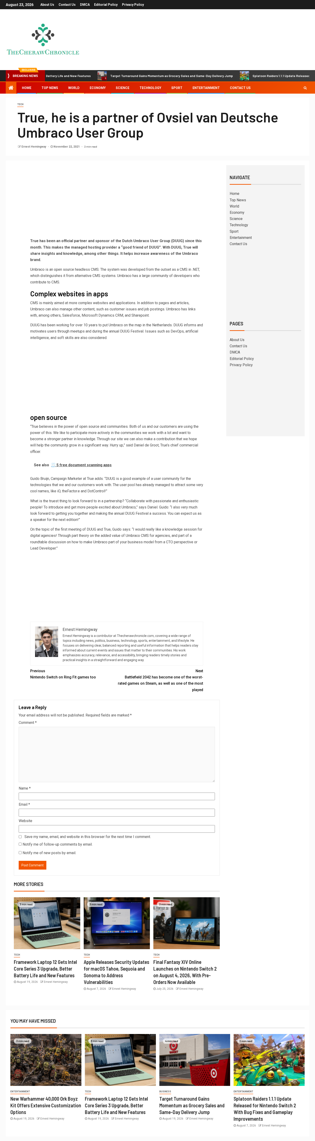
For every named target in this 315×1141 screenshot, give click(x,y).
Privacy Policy (133, 4)
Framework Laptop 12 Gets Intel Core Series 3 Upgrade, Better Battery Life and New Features (45, 968)
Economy (98, 88)
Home (26, 88)
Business (165, 1091)
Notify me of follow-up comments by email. (57, 844)
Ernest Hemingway (34, 146)
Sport (176, 88)
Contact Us (67, 4)
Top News (50, 88)
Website (25, 821)
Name (25, 788)
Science (122, 88)
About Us (47, 4)
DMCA (85, 4)
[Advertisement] (116, 203)
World (74, 88)
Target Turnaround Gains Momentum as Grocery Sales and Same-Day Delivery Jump (143, 76)
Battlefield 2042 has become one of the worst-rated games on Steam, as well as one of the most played (160, 680)
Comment (28, 722)
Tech (20, 104)
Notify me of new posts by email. (49, 853)
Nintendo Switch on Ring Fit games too (63, 674)
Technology (150, 88)
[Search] (305, 87)
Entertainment (206, 88)
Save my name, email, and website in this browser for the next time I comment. (87, 837)
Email (24, 804)
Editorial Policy (106, 4)
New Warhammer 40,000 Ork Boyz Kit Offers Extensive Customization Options (45, 1105)
